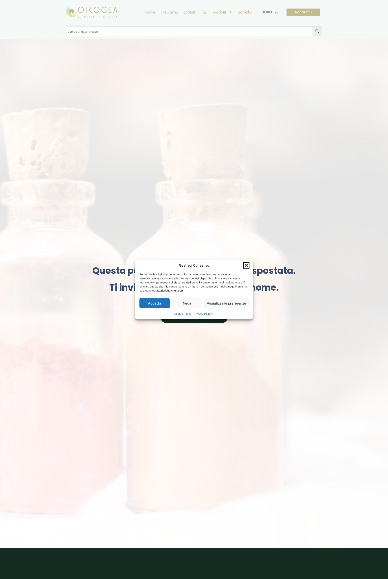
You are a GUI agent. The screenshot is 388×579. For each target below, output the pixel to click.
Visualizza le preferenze (226, 303)
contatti (189, 12)
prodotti (219, 12)
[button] (246, 265)
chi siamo (169, 12)
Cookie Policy (183, 313)
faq (204, 12)
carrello (244, 12)
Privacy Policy (203, 313)
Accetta (154, 303)
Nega (187, 303)
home (150, 12)
